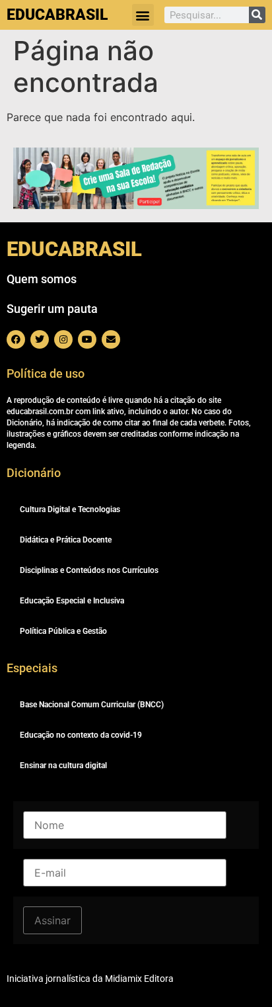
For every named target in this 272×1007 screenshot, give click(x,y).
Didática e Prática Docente (66, 540)
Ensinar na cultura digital (63, 765)
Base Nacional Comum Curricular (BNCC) (92, 704)
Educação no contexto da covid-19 (81, 735)
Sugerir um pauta (52, 309)
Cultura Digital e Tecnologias (70, 509)
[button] (143, 15)
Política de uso (46, 373)
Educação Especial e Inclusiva (72, 600)
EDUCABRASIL (57, 15)
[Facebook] (16, 339)
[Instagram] (63, 339)
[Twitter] (39, 339)
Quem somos (42, 279)
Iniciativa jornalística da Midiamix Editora (90, 978)
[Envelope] (111, 339)
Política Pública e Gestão (63, 631)
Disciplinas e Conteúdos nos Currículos (89, 570)
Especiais (32, 668)
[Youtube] (87, 339)
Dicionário (34, 473)
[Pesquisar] (257, 15)
